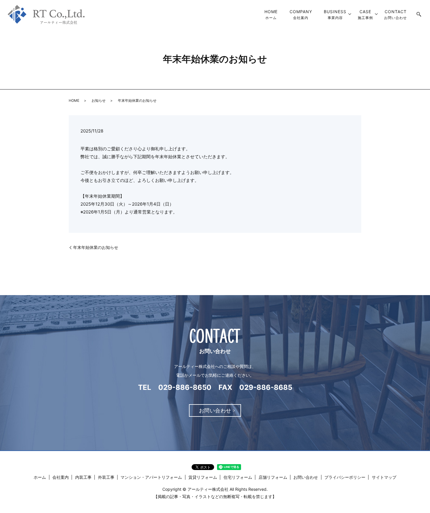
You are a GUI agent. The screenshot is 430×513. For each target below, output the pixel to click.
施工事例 (365, 14)
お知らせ (99, 100)
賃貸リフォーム (202, 477)
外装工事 (106, 477)
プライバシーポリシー (344, 477)
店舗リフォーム (273, 477)
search (419, 14)
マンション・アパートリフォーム (151, 477)
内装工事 (83, 477)
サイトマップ (384, 477)
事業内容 (335, 14)
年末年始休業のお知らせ (95, 247)
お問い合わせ (395, 14)
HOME (74, 100)
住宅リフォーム (237, 477)
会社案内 (301, 14)
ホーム (271, 14)
